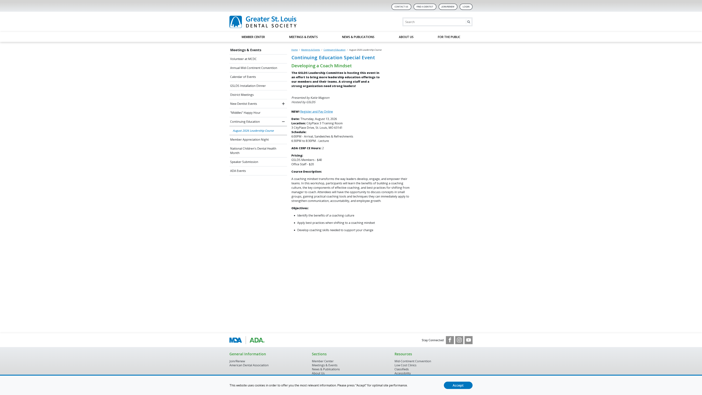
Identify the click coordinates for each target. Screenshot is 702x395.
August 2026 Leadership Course (253, 130)
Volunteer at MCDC (243, 59)
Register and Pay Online (316, 112)
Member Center (253, 37)
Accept (458, 385)
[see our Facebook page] (450, 340)
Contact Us (401, 6)
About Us (406, 37)
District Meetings (242, 95)
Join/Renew (448, 6)
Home (294, 49)
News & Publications (358, 37)
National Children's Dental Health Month (253, 150)
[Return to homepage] (276, 21)
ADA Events (238, 171)
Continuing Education (245, 122)
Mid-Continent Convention (413, 361)
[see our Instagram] (459, 340)
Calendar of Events (243, 77)
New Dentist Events (243, 104)
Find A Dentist (425, 6)
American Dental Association (249, 365)
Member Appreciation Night (249, 140)
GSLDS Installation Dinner (248, 86)
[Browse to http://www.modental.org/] (248, 340)
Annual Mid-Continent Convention (253, 68)
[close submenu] (283, 121)
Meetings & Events (303, 37)
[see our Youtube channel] (469, 340)
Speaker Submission (244, 162)
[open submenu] (283, 103)
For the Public (449, 37)
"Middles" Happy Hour (245, 113)
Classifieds (402, 369)
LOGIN (466, 6)
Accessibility (403, 373)
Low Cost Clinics (405, 365)
